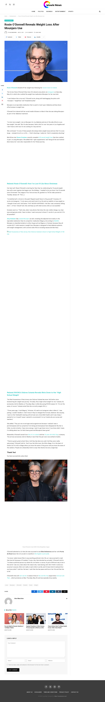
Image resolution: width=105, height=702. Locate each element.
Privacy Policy (64, 692)
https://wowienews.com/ (60, 696)
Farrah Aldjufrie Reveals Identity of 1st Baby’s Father (14, 627)
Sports (70, 11)
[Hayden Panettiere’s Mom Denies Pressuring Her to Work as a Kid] (36, 618)
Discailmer (38, 692)
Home (33, 11)
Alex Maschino (13, 32)
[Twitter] (2, 93)
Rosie (30, 585)
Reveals (25, 585)
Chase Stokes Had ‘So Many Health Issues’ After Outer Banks (57, 627)
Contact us (74, 692)
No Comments (29, 32)
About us (29, 692)
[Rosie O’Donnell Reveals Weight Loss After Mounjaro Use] (36, 61)
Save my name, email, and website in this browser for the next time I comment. (29, 664)
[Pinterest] (2, 100)
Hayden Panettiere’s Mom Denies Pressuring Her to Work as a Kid (35, 627)
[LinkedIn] (2, 97)
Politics (41, 11)
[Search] (99, 11)
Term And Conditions (50, 692)
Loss (6, 585)
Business (49, 11)
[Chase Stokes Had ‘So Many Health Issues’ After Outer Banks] (58, 618)
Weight (36, 585)
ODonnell (19, 585)
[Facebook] (2, 89)
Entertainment (60, 11)
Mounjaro (12, 585)
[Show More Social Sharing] (43, 37)
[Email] (2, 104)
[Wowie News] (52, 4)
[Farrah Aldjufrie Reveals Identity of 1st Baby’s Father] (14, 618)
